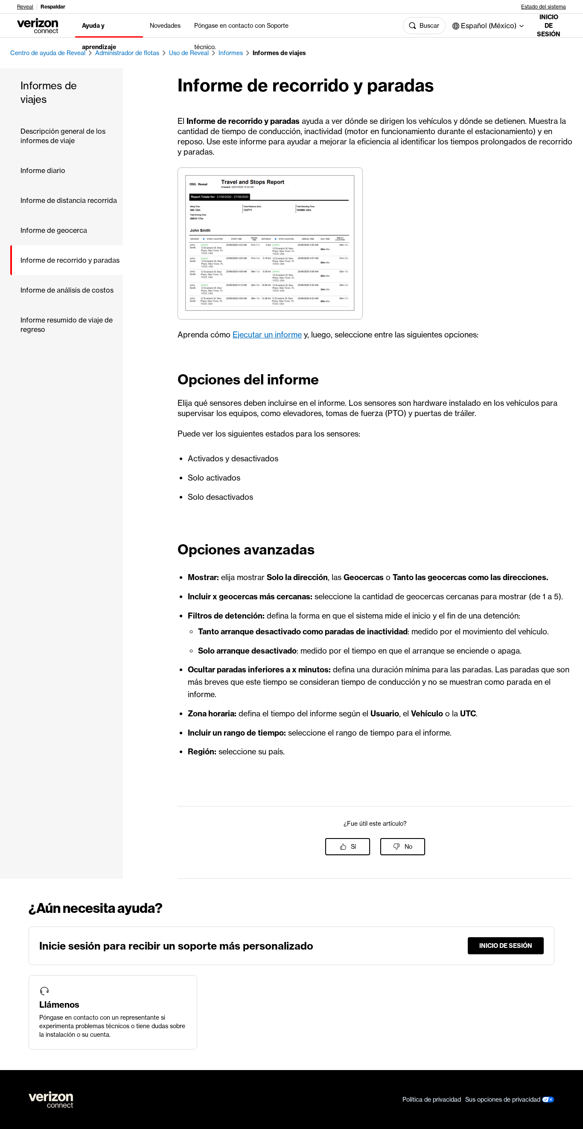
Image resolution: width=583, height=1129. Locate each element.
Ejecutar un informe (267, 335)
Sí (353, 846)
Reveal (25, 7)
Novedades (165, 25)
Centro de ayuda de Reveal (47, 53)
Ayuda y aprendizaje (99, 36)
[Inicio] (37, 25)
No (408, 846)
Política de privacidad (431, 1100)
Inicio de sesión (548, 25)
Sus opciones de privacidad (503, 1100)
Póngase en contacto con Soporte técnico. (241, 36)
